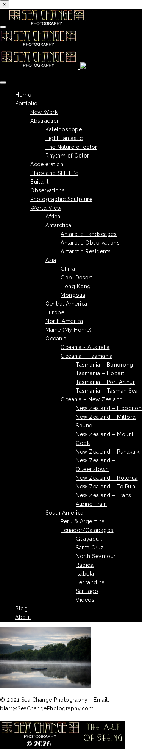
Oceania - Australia (85, 347)
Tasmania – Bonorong (104, 365)
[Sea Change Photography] (43, 44)
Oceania (56, 338)
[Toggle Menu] (3, 82)
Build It (39, 182)
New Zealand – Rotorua (107, 478)
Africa (52, 217)
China (68, 269)
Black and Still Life (54, 173)
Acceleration (46, 164)
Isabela (85, 574)
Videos (85, 600)
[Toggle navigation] (3, 27)
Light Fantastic (64, 138)
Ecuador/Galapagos (87, 530)
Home (23, 95)
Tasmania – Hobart (100, 373)
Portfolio (26, 103)
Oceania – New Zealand (92, 399)
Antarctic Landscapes (89, 234)
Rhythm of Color (67, 156)
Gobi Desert (76, 278)
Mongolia (73, 295)
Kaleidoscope (63, 129)
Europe (54, 312)
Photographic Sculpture (61, 199)
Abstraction (45, 121)
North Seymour (96, 556)
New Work (44, 112)
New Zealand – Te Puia (106, 487)
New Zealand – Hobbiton (109, 408)
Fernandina (90, 582)
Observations (47, 190)
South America (64, 513)
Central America (66, 304)
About (23, 617)
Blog (21, 608)
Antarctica (58, 225)
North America (64, 321)
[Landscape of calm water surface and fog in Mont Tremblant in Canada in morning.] (71, 658)
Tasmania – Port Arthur (105, 382)
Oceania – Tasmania (86, 356)
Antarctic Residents (86, 251)
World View (45, 208)
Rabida (85, 565)
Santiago (87, 591)
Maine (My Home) (68, 330)
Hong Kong (76, 286)
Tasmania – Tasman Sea (107, 391)
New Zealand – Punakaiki (108, 452)
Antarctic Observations (90, 243)
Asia (50, 260)
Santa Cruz (90, 547)
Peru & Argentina (83, 521)
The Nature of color (71, 147)
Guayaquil (89, 539)
